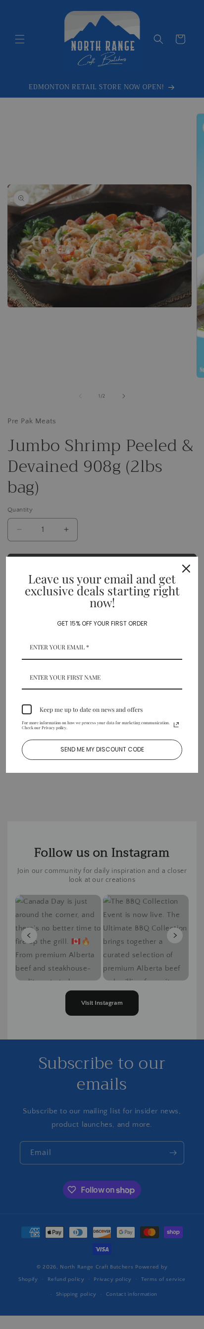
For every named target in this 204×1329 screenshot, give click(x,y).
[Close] (186, 568)
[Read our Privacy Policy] (176, 725)
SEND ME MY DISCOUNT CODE (102, 749)
